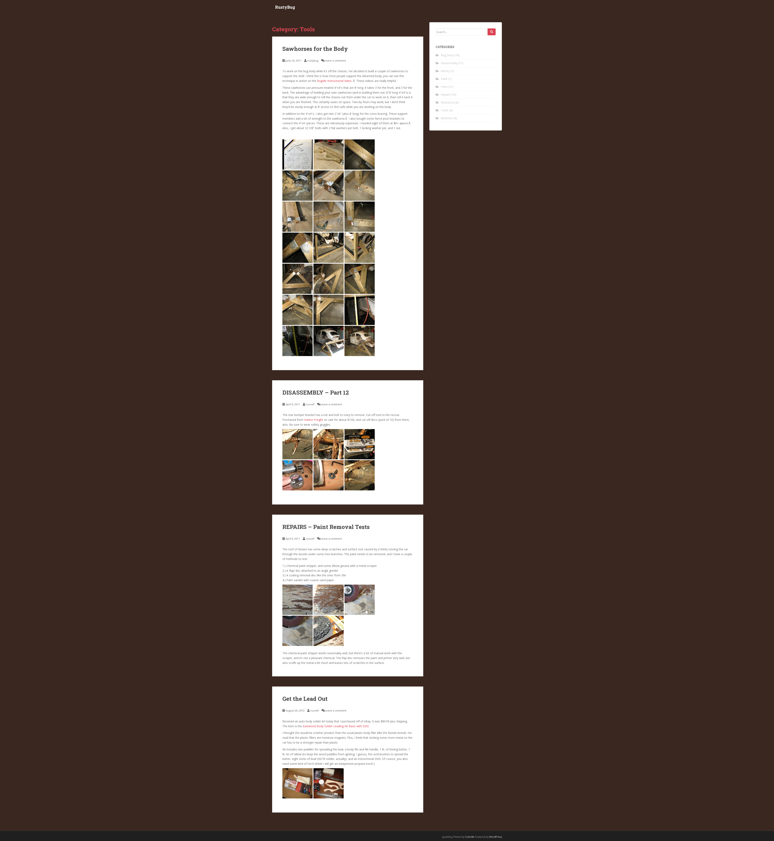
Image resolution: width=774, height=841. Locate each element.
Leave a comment (335, 60)
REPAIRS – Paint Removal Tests (326, 527)
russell (310, 404)
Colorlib (469, 837)
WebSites (447, 118)
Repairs (445, 94)
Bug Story (447, 55)
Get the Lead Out (305, 698)
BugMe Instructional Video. (335, 81)
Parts (444, 87)
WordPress (495, 837)
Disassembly (449, 63)
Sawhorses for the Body (315, 48)
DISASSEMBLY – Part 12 (315, 392)
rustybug (312, 60)
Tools (444, 110)
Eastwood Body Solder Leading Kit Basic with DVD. (336, 726)
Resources (448, 102)
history (445, 71)
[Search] (492, 31)
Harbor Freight (313, 420)
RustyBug (285, 7)
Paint (444, 79)
